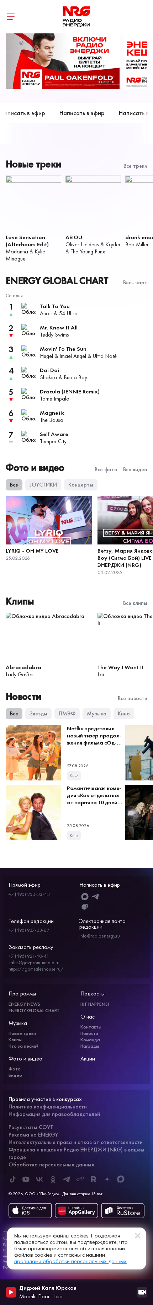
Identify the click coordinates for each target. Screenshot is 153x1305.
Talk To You (55, 306)
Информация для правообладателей (54, 1114)
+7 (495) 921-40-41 (29, 956)
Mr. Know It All (59, 327)
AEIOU (73, 237)
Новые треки (22, 1033)
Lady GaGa (19, 674)
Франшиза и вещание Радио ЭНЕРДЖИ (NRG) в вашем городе (76, 1153)
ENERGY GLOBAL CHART (34, 1010)
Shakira (48, 377)
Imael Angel (72, 356)
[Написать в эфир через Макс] (84, 896)
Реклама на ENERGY (33, 1134)
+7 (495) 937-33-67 (29, 930)
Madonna (17, 251)
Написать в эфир (72, 113)
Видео (15, 1075)
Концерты (80, 484)
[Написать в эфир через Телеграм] (95, 896)
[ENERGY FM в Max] (120, 1179)
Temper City (53, 441)
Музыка (96, 713)
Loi (100, 674)
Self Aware (54, 434)
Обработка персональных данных (51, 1164)
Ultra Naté (105, 356)
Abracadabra (23, 667)
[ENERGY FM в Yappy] (80, 1179)
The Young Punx (87, 251)
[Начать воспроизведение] (11, 1292)
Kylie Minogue (25, 255)
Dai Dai (49, 370)
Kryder (113, 244)
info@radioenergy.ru (99, 936)
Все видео (135, 469)
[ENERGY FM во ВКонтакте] (39, 1179)
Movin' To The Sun (63, 349)
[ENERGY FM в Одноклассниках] (53, 1179)
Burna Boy (75, 377)
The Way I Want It (120, 667)
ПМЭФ (67, 713)
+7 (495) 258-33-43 (29, 894)
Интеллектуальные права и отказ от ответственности (76, 1142)
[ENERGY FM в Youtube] (26, 1179)
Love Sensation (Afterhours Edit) (27, 240)
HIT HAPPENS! (94, 1004)
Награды (89, 1046)
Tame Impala (54, 398)
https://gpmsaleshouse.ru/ (36, 968)
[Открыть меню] (10, 16)
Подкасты (92, 993)
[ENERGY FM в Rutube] (93, 1179)
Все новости (132, 698)
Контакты (90, 1027)
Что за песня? (23, 1046)
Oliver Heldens (82, 244)
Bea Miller (137, 244)
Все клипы (135, 603)
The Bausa (51, 420)
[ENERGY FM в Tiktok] (12, 1179)
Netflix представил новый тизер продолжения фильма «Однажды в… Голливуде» (94, 743)
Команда (90, 1039)
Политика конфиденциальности (48, 1106)
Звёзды (38, 713)
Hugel (46, 356)
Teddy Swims (54, 334)
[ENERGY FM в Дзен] (107, 1179)
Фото (15, 1068)
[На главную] (76, 16)
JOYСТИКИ (43, 484)
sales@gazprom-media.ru (34, 962)
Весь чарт (135, 282)
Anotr (46, 313)
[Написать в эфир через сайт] (84, 907)
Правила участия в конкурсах (45, 1099)
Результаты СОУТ (31, 1127)
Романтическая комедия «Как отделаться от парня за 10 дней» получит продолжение (94, 802)
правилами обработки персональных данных (70, 1261)
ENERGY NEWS (24, 1004)
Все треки (135, 166)
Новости (89, 1033)
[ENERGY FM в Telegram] (66, 1179)
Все (14, 484)
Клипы (15, 1039)
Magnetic (52, 413)
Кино (124, 713)
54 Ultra (68, 313)
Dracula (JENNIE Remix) (70, 391)
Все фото (106, 469)
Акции (87, 1058)
